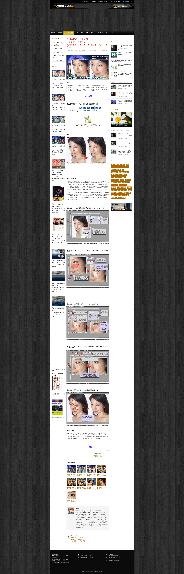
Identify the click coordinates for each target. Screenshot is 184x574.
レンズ (112, 184)
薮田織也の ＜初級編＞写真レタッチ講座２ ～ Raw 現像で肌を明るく (58, 128)
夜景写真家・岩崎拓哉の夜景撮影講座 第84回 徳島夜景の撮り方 (125, 101)
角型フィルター (120, 195)
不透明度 (79, 52)
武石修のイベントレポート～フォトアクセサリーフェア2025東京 (125, 94)
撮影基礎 (53, 32)
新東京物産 (119, 190)
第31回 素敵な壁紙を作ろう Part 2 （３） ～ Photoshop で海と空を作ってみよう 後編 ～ (59, 287)
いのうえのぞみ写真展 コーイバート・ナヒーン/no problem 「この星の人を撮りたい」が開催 (125, 47)
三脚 (117, 184)
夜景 (126, 184)
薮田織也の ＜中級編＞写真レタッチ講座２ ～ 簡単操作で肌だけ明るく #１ (58, 150)
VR (122, 169)
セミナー (112, 32)
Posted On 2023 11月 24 (123, 154)
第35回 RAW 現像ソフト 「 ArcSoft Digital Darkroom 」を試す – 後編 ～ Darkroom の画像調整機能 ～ (58, 175)
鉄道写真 (113, 197)
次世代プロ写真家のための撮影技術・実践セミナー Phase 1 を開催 (121, 60)
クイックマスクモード (101, 50)
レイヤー (74, 52)
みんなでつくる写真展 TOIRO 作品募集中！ (124, 65)
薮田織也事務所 (98, 457)
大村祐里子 (113, 187)
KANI (128, 164)
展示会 (124, 187)
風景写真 (118, 197)
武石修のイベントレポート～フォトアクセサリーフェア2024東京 (125, 143)
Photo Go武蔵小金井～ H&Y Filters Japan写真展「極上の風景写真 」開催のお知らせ (125, 73)
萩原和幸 (128, 192)
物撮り (123, 192)
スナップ (113, 177)
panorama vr (126, 167)
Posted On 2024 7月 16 (122, 146)
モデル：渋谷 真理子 (105, 79)
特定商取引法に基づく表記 (112, 560)
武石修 (112, 192)
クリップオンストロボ (115, 174)
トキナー (124, 177)
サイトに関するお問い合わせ (115, 555)
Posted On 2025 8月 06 (122, 96)
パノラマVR (128, 179)
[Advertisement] (92, 20)
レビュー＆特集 (79, 32)
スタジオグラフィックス (99, 455)
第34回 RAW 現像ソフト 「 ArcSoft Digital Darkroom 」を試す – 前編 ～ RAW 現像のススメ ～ (58, 208)
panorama (118, 167)
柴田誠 (129, 190)
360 (112, 164)
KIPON (112, 167)
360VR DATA (117, 164)
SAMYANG (118, 169)
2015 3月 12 (74, 50)
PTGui (112, 169)
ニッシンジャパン (114, 179)
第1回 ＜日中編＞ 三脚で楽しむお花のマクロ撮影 (121, 124)
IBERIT (123, 164)
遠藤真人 (126, 195)
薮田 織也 (82, 50)
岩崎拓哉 (129, 187)
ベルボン (113, 182)
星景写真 (124, 190)
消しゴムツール (86, 52)
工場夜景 (113, 190)
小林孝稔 (119, 187)
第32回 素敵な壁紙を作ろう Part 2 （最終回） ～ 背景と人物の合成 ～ (58, 264)
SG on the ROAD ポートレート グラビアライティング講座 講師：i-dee (59, 44)
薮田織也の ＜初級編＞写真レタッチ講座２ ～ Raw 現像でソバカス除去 (78, 539)
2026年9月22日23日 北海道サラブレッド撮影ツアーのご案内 (125, 86)
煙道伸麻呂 (118, 192)
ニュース (118, 32)
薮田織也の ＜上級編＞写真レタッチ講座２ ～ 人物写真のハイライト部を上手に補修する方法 (86, 43)
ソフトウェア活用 (69, 32)
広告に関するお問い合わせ (114, 557)
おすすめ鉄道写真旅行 (123, 172)
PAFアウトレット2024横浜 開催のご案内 (124, 53)
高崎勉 (123, 197)
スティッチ (124, 174)
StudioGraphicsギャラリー (86, 557)
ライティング (126, 182)
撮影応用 (60, 32)
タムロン (118, 177)
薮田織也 (113, 195)
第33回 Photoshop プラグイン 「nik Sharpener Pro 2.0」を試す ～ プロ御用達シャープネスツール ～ (59, 239)
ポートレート (119, 182)
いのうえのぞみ (114, 172)
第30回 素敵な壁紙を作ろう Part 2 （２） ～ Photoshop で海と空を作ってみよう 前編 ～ (59, 312)
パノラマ (122, 179)
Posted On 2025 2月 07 (122, 103)
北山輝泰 (121, 184)
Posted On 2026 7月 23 (122, 88)
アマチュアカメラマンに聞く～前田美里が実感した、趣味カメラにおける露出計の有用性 (125, 151)
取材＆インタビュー (90, 32)
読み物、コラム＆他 (102, 32)
